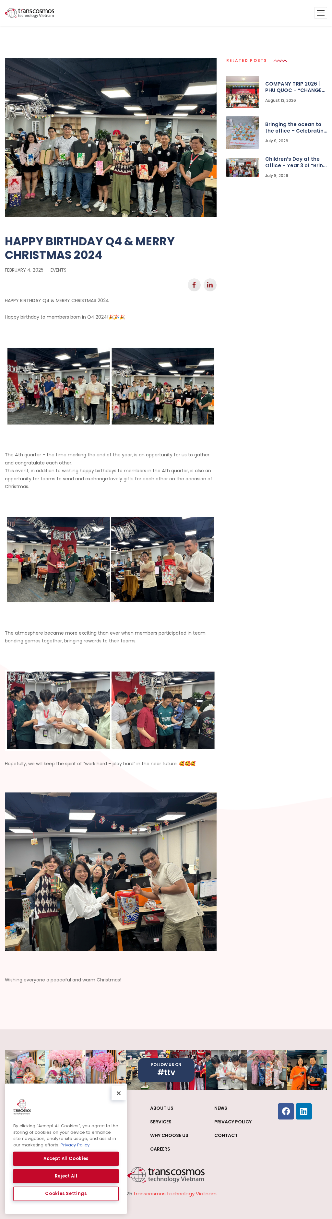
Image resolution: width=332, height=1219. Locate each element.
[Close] (119, 1093)
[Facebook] (286, 1111)
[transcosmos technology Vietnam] (29, 13)
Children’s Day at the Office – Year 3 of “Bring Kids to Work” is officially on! (295, 162)
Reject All (66, 1176)
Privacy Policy (75, 1145)
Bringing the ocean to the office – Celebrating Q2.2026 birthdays (296, 127)
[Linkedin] (304, 1111)
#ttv (166, 1072)
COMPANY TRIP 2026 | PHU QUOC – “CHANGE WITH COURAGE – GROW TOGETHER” (296, 87)
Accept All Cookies (66, 1158)
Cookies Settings (66, 1193)
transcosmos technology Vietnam (175, 1193)
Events (58, 270)
